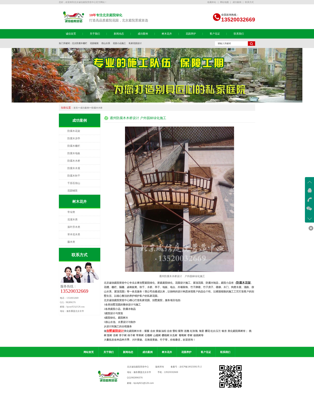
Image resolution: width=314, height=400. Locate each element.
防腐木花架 (73, 131)
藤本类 (71, 242)
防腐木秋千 (73, 175)
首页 (75, 108)
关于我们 (95, 33)
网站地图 (224, 2)
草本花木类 (73, 234)
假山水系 (105, 43)
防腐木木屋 (73, 168)
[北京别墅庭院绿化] (73, 23)
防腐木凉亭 (73, 138)
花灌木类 (72, 219)
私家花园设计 (135, 43)
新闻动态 (119, 33)
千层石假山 (73, 183)
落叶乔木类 (73, 227)
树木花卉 (167, 33)
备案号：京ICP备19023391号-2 (186, 366)
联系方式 (249, 2)
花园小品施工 (119, 43)
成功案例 (237, 2)
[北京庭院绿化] (157, 75)
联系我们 (239, 33)
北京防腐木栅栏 (79, 43)
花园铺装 (94, 43)
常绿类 (71, 212)
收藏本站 (211, 2)
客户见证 (215, 33)
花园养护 (191, 33)
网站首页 (89, 352)
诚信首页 (71, 33)
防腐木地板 (73, 153)
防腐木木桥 (97, 108)
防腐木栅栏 (73, 146)
